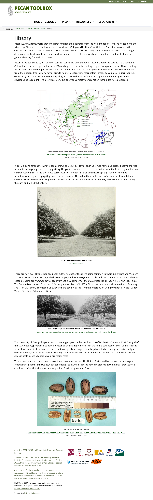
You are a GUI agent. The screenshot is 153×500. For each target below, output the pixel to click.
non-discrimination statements (27, 488)
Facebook (115, 2)
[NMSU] (30, 10)
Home (38, 22)
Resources (83, 22)
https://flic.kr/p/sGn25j (76, 264)
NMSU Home (20, 29)
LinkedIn (143, 2)
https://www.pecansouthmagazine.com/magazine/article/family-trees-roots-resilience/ (76, 155)
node (43, 29)
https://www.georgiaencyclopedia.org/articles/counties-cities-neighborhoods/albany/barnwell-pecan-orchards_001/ (76, 332)
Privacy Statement (31, 493)
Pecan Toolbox (33, 29)
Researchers (105, 22)
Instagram (129, 2)
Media (66, 22)
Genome (50, 22)
